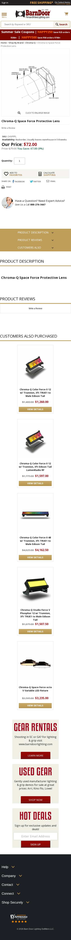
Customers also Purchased (29, 248)
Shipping (50, 174)
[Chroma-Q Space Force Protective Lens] (35, 115)
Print (8, 187)
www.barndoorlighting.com (35, 744)
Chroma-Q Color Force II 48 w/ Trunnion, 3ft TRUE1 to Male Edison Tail (35, 541)
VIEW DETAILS (35, 409)
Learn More (35, 755)
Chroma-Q (30, 42)
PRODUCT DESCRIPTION (33, 232)
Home (4, 42)
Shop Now (35, 799)
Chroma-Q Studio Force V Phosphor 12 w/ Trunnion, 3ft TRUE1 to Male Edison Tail (35, 614)
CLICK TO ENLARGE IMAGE (38, 112)
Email (53, 181)
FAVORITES (16, 174)
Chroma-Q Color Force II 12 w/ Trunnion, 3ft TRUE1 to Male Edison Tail (35, 393)
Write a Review (8, 128)
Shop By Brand (16, 42)
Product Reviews (30, 240)
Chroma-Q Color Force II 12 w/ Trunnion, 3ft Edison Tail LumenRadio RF (35, 467)
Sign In (5, 2)
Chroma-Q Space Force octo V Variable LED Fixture (35, 689)
